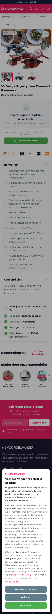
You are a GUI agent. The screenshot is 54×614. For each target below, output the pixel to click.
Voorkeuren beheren (26, 589)
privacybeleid (12, 581)
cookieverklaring (22, 574)
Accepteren (26, 605)
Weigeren (26, 597)
